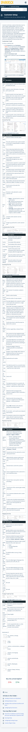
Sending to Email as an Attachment (13, 698)
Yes (18, 682)
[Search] (25, 9)
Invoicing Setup (8, 718)
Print (6, 692)
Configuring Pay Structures (11, 707)
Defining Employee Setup (10, 701)
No (11, 682)
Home (2, 6)
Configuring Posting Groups (11, 720)
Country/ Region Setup (10, 723)
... (7, 6)
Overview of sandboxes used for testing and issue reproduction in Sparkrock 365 (14, 714)
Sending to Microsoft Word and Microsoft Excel (14, 704)
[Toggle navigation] (25, 2)
